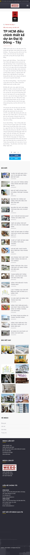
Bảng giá (3, 423)
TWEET (14, 158)
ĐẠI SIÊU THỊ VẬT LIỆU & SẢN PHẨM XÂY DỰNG (13, 449)
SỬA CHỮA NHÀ (6, 454)
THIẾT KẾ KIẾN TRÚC (7, 472)
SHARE (14, 155)
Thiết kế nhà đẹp (9, 24)
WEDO (8, 547)
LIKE (16, 152)
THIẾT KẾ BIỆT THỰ (7, 445)
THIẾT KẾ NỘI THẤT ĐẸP (8, 447)
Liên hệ (3, 426)
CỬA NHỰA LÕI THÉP (7, 452)
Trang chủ (4, 432)
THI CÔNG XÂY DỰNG (7, 474)
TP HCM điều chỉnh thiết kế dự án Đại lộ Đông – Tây (13, 36)
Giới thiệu (3, 429)
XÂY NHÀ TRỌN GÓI (7, 475)
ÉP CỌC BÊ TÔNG (6, 450)
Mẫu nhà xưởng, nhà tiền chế (11, 27)
